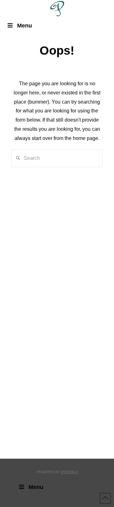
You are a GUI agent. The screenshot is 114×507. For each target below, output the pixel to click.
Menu (24, 25)
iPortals (69, 472)
